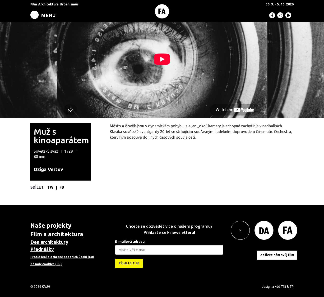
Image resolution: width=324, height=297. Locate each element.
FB (62, 187)
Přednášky (42, 249)
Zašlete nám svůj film (277, 255)
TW (50, 187)
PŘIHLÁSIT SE (129, 263)
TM (283, 286)
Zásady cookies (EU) (46, 264)
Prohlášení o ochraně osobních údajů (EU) (62, 256)
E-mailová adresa (130, 241)
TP (292, 286)
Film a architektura (56, 234)
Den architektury (49, 242)
